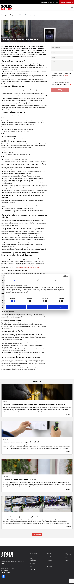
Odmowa (16, 307)
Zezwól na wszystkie (58, 307)
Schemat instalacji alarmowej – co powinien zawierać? (21, 442)
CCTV (48, 563)
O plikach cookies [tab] (58, 280)
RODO (31, 566)
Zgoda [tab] (15, 280)
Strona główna (5, 15)
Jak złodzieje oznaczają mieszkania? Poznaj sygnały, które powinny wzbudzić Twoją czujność (34, 404)
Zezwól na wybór (37, 307)
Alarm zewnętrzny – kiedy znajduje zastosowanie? (19, 479)
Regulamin (32, 563)
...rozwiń (66, 75)
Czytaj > (68, 414)
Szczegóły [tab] (37, 280)
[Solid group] (6, 7)
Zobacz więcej (37, 534)
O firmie (67, 557)
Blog (11, 15)
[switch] (29, 301)
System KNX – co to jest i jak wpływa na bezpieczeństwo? (22, 517)
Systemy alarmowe (51, 556)
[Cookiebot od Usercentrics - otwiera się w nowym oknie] (62, 276)
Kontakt (32, 556)
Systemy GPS (50, 566)
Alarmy (16, 15)
